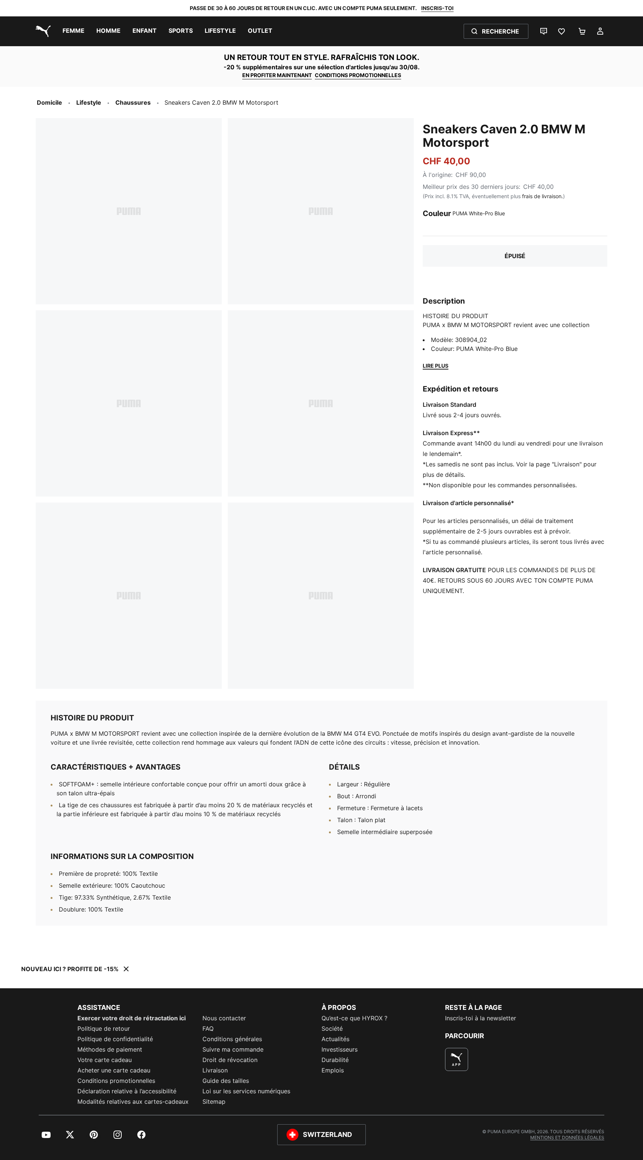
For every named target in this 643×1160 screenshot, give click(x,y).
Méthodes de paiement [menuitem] (109, 1049)
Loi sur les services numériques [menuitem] (246, 1091)
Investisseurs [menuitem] (340, 1049)
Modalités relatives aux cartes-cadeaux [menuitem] (133, 1101)
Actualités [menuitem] (335, 1039)
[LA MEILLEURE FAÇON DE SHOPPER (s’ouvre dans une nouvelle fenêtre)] (456, 1059)
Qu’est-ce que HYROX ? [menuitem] (354, 1018)
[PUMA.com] (42, 31)
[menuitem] (73, 31)
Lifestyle (88, 102)
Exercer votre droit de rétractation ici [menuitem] (131, 1018)
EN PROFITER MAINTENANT (277, 75)
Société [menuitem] (332, 1028)
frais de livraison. (542, 196)
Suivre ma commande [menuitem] (232, 1049)
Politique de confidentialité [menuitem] (115, 1039)
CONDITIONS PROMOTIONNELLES (358, 75)
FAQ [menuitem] (208, 1028)
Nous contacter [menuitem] (224, 1018)
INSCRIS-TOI (437, 8)
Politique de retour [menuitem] (103, 1028)
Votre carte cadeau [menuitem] (104, 1060)
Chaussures (133, 102)
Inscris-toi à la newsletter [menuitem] (480, 1018)
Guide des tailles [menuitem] (225, 1080)
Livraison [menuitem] (215, 1070)
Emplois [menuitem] (333, 1070)
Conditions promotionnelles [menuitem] (116, 1080)
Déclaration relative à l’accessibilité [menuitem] (126, 1091)
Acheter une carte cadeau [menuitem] (113, 1070)
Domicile (49, 102)
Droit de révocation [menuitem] (229, 1060)
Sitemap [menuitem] (213, 1101)
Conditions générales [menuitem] (232, 1039)
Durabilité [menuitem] (335, 1060)
